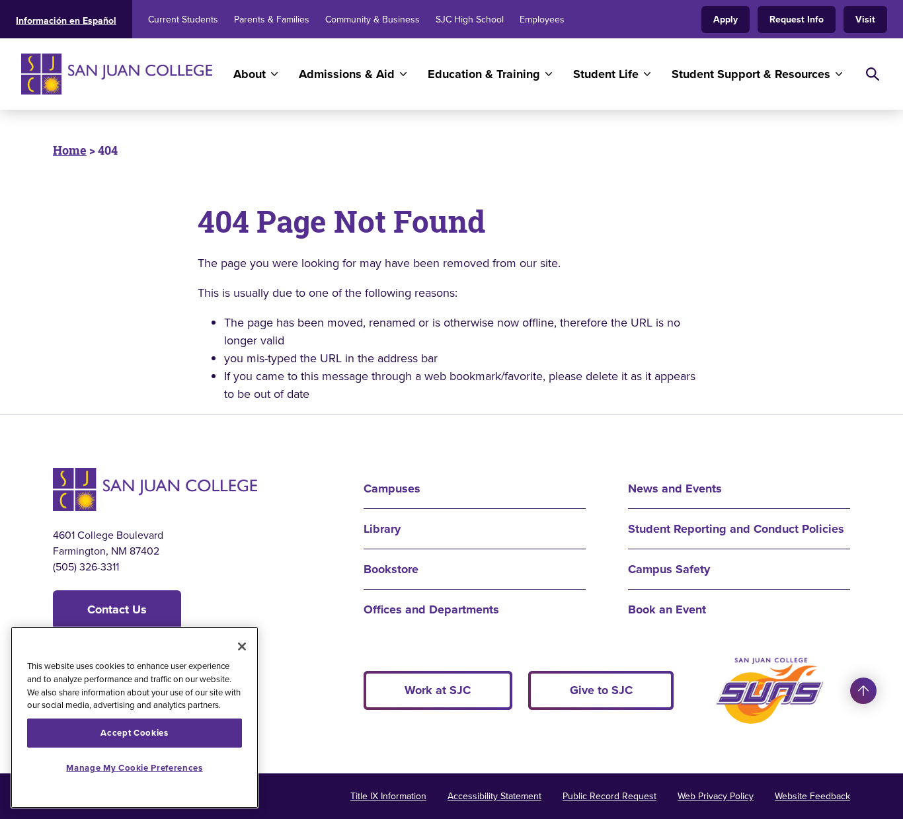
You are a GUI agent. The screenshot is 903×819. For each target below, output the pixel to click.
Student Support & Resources (751, 74)
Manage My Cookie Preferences (134, 767)
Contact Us (117, 609)
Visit (865, 19)
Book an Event (667, 609)
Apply (725, 19)
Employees (542, 19)
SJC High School (470, 19)
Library (382, 528)
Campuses (392, 488)
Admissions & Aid (347, 74)
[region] (134, 717)
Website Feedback (812, 795)
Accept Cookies (134, 732)
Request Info (796, 19)
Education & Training (484, 74)
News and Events (675, 488)
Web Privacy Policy (716, 795)
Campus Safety (669, 569)
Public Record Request (609, 795)
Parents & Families (271, 19)
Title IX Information (388, 795)
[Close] (241, 646)
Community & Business (372, 19)
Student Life (606, 74)
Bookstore (391, 569)
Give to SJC (601, 690)
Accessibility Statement (494, 795)
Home (70, 150)
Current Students (183, 19)
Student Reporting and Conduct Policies (736, 528)
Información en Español (66, 20)
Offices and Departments (431, 609)
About (249, 74)
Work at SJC (438, 690)
